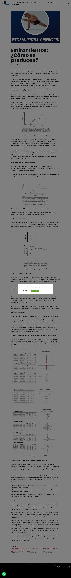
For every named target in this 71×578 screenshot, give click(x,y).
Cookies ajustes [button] (26, 290)
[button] (4, 574)
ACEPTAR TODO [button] (34, 290)
